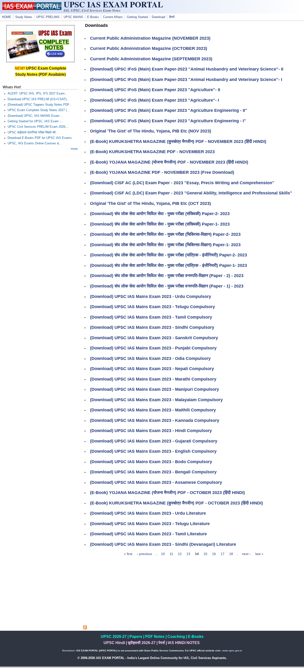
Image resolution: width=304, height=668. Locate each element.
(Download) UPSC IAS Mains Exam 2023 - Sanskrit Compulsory (154, 337)
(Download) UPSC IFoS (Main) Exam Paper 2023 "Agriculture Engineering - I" (168, 120)
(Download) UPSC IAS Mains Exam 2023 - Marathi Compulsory (153, 379)
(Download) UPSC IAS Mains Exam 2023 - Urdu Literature (148, 513)
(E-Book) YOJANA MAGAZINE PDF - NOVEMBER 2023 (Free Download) (162, 172)
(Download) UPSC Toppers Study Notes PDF (38, 104)
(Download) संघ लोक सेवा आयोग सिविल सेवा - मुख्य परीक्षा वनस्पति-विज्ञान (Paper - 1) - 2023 (166, 286)
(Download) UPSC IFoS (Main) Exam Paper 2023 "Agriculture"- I (154, 100)
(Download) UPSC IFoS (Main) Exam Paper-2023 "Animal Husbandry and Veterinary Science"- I (186, 79)
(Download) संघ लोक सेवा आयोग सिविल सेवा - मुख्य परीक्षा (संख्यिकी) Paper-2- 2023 (160, 213)
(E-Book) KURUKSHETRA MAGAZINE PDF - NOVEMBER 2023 (152, 151)
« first (128, 554)
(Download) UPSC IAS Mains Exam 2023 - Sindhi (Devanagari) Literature (163, 544)
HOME (6, 17)
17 (222, 554)
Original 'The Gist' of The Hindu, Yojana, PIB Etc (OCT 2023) (150, 203)
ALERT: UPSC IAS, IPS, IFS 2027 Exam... (37, 93)
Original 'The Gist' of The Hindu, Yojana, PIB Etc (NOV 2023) (150, 131)
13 (188, 554)
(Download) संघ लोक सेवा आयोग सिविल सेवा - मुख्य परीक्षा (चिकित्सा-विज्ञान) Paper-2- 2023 (165, 234)
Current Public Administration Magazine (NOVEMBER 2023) (150, 38)
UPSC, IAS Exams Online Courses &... (35, 143)
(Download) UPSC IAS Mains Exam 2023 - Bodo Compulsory (151, 461)
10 (163, 554)
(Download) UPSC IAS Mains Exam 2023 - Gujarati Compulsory (153, 441)
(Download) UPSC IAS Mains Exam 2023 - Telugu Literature (150, 523)
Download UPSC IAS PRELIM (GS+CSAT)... (38, 99)
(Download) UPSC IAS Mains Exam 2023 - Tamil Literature (148, 534)
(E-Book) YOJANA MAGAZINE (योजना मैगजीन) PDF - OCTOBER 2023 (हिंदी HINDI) (167, 492)
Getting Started (137, 17)
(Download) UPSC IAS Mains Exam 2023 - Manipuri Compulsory (154, 389)
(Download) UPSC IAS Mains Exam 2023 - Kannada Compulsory (154, 420)
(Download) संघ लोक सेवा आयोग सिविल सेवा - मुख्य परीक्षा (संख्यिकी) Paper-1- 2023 (160, 224)
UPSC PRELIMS (48, 17)
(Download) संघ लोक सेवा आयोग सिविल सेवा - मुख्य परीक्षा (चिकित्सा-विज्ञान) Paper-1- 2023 (165, 244)
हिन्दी (172, 17)
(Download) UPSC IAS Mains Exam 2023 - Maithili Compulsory (153, 410)
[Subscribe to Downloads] (85, 628)
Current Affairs (113, 17)
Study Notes (23, 17)
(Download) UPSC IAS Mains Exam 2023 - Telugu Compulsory (152, 306)
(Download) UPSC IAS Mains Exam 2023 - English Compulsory (153, 451)
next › (246, 554)
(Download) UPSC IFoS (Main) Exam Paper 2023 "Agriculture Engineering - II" (168, 110)
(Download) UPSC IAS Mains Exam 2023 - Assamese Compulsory (156, 482)
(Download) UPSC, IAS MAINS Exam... (35, 116)
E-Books (93, 17)
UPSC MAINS (73, 17)
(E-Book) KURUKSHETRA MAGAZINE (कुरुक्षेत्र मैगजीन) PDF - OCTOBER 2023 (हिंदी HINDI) (176, 503)
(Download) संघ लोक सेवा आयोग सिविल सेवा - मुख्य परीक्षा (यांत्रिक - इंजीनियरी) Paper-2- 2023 (168, 255)
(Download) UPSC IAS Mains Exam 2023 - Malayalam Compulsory (156, 399)
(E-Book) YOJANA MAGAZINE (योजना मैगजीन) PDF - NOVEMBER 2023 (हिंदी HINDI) (169, 162)
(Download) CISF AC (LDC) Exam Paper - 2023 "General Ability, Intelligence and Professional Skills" (191, 193)
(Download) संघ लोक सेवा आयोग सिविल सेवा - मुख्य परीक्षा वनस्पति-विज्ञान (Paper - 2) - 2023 (166, 275)
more (74, 149)
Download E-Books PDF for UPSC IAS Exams (40, 138)
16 (214, 554)
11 (171, 554)
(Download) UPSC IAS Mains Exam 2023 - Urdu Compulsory (150, 296)
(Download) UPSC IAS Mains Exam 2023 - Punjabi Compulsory (153, 348)
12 (180, 554)
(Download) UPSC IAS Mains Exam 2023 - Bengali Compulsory (153, 472)
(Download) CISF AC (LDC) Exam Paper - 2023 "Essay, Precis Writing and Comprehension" (182, 182)
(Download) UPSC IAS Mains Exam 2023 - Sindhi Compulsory (152, 327)
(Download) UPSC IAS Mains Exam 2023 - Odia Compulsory (150, 358)
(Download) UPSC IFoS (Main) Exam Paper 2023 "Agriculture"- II (155, 89)
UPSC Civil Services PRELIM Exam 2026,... (38, 126)
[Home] (32, 9)
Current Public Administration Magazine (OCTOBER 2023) (148, 48)
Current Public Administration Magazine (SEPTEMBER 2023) (151, 58)
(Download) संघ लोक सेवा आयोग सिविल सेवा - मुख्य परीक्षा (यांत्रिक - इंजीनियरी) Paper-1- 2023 (168, 265)
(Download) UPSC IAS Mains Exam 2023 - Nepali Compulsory (152, 368)
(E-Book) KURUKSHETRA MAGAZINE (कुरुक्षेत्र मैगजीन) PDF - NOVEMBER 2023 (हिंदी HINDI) (178, 141)
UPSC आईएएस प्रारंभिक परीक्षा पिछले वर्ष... (33, 132)
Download (158, 17)
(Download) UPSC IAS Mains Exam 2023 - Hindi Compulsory (151, 430)
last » (259, 554)
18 (231, 554)
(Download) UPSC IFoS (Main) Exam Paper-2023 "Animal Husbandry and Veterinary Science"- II (186, 69)
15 (205, 554)
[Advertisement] (193, 592)
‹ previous (144, 554)
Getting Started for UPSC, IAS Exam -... (35, 121)
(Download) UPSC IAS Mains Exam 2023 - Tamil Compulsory (151, 317)
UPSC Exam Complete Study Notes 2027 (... (39, 110)
